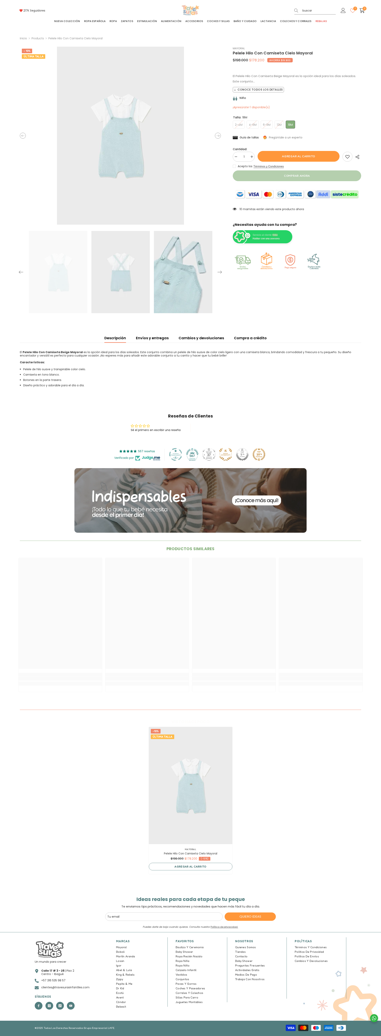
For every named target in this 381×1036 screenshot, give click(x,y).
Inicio (23, 38)
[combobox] (319, 10)
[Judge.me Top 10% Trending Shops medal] (259, 454)
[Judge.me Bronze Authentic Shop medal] (225, 454)
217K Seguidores (34, 11)
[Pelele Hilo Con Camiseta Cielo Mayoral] (190, 785)
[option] (120, 136)
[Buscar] (315, 10)
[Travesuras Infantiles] (190, 500)
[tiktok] (60, 1006)
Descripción (115, 337)
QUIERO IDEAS (250, 916)
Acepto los (245, 166)
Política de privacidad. (224, 927)
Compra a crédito (250, 337)
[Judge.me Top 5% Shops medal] (242, 454)
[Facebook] (38, 1006)
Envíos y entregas (152, 337)
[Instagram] (49, 1006)
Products (38, 38)
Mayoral (239, 48)
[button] (23, 136)
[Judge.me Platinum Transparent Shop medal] (175, 454)
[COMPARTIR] (356, 157)
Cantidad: (240, 149)
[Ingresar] (343, 10)
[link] (347, 157)
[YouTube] (71, 1006)
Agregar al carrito (298, 156)
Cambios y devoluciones (201, 337)
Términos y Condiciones (268, 166)
